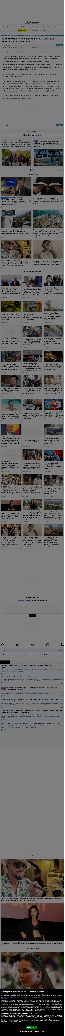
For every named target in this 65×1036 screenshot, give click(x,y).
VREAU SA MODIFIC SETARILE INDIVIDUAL (32, 1031)
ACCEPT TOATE (32, 1027)
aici (40, 1006)
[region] (32, 1012)
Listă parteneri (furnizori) (7, 1023)
